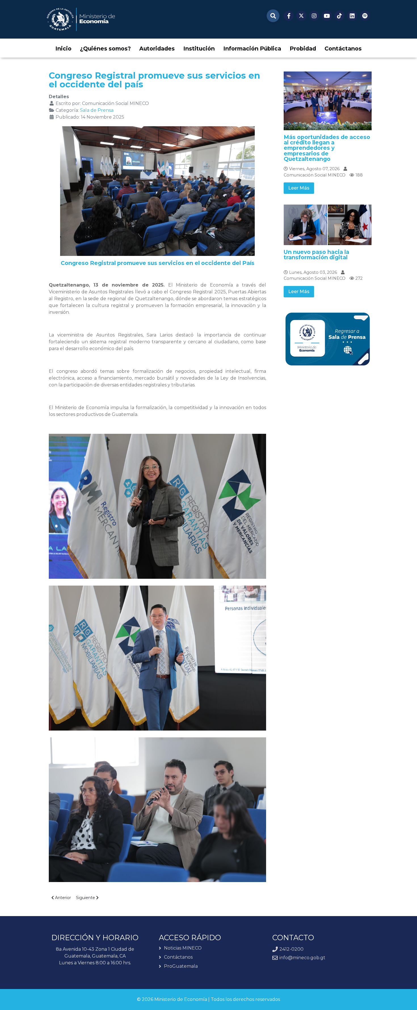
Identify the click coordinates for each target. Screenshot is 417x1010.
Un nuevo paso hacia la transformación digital (316, 255)
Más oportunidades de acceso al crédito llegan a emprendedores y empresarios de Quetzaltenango (327, 148)
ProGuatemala (181, 966)
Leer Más (298, 188)
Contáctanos (178, 957)
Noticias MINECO (183, 948)
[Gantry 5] (80, 19)
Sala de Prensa (96, 110)
